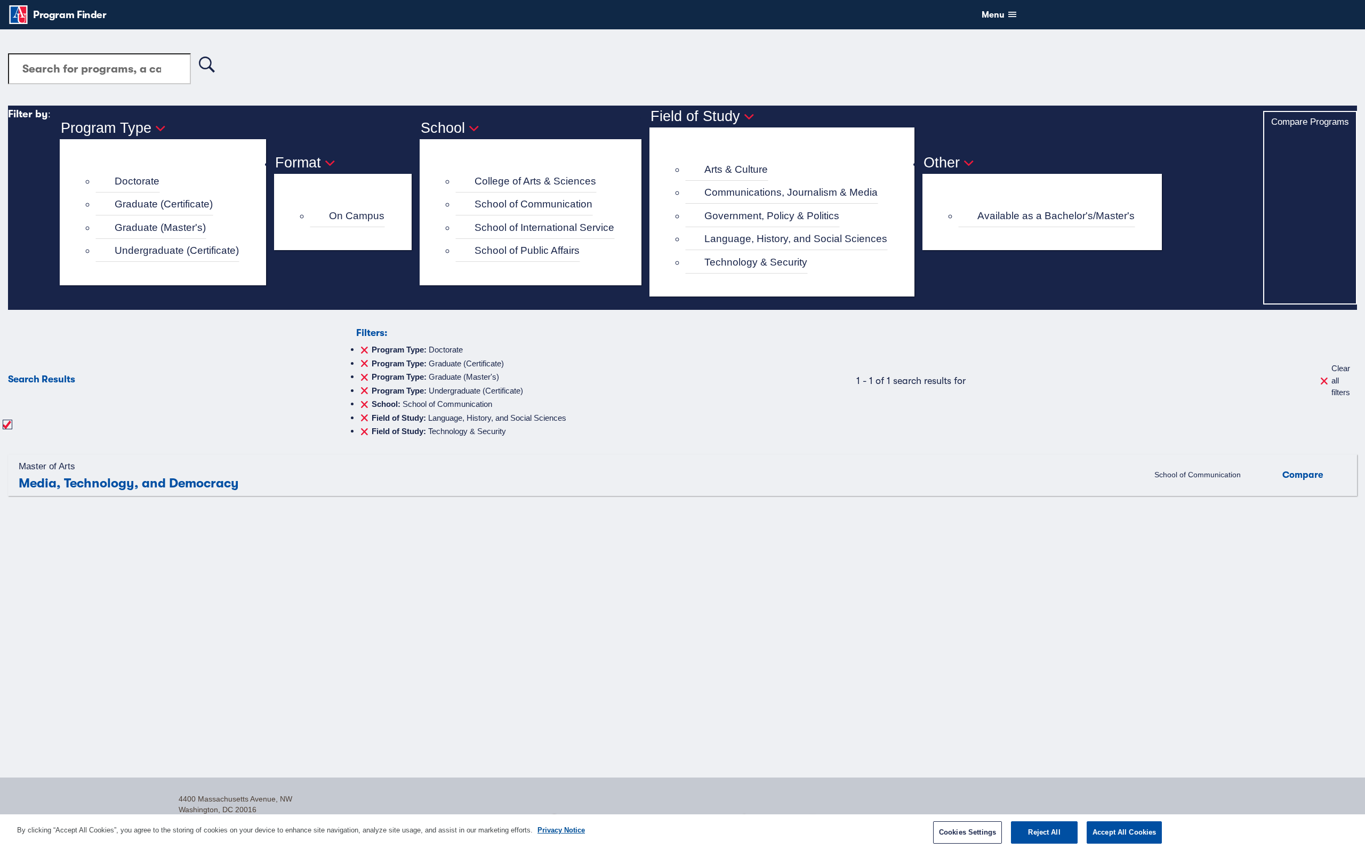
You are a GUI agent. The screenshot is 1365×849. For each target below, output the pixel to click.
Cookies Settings (967, 832)
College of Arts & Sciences (535, 181)
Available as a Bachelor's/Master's (1056, 215)
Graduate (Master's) (160, 227)
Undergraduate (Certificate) (177, 250)
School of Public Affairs (527, 250)
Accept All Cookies (1124, 832)
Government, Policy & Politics (771, 215)
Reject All (1044, 832)
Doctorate (137, 181)
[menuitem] (167, 181)
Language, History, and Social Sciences (795, 238)
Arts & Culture (736, 169)
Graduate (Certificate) (164, 204)
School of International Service (544, 227)
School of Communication (533, 204)
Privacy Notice (561, 830)
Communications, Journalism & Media (791, 192)
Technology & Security (755, 262)
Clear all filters (1340, 380)
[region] (682, 831)
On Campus (356, 215)
